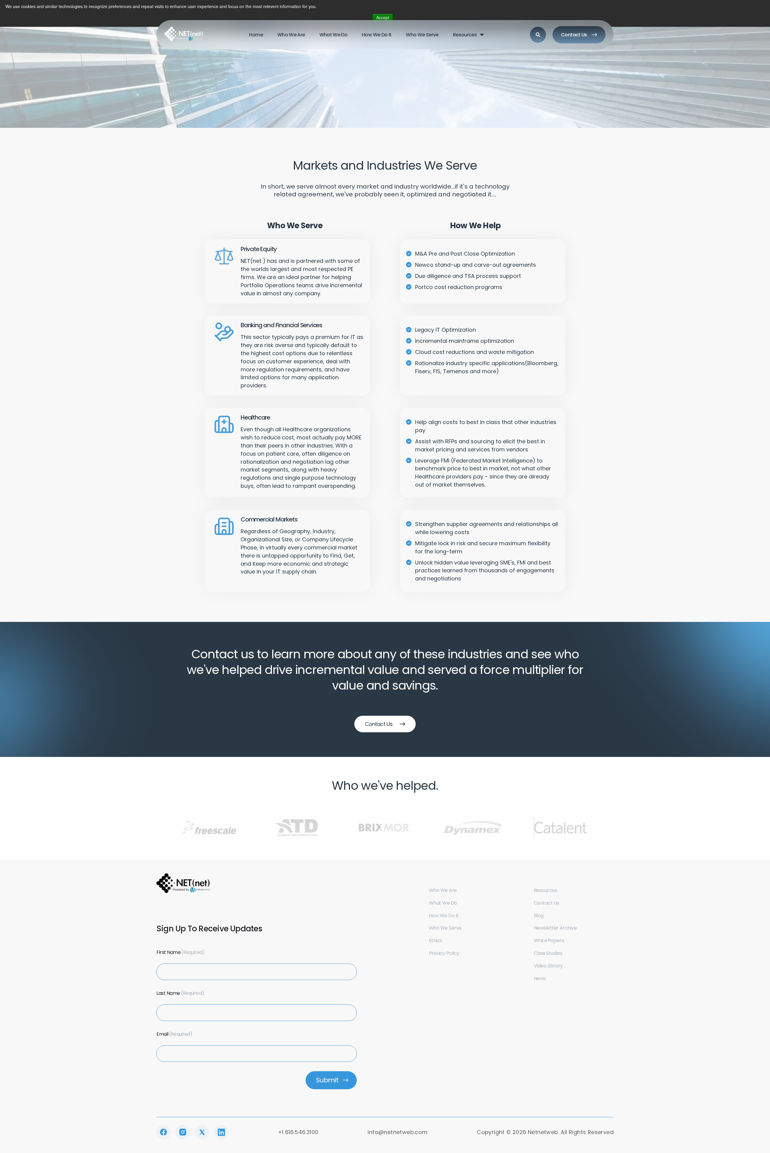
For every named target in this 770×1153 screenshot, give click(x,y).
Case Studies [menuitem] (548, 953)
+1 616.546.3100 (298, 1132)
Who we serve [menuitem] (422, 35)
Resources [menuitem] (465, 35)
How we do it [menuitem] (376, 35)
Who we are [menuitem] (291, 35)
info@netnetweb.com (397, 1132)
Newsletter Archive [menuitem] (555, 927)
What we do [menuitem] (333, 35)
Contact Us (574, 34)
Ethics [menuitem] (435, 940)
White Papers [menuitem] (549, 940)
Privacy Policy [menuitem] (444, 953)
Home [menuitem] (256, 35)
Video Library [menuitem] (548, 965)
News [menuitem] (540, 978)
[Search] (538, 35)
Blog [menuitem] (539, 915)
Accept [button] (382, 17)
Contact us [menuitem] (546, 902)
